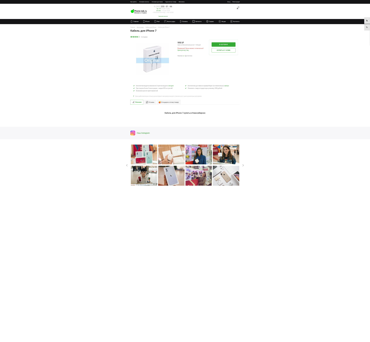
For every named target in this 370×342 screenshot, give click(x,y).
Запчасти (198, 21)
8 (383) (163, 6)
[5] (139, 37)
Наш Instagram (143, 133)
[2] (133, 37)
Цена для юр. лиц (183, 50)
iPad (157, 21)
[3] (135, 37)
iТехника (185, 21)
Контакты (236, 21)
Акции (223, 21)
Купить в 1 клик (223, 50)
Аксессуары (171, 21)
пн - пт (159, 8)
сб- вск (158, 10)
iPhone (147, 21)
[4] (137, 37)
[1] (131, 37)
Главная (136, 21)
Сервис (211, 21)
